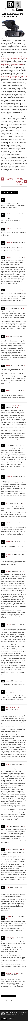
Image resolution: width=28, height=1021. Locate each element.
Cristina (8, 624)
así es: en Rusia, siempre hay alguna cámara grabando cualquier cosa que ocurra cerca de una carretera (14, 58)
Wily (7, 503)
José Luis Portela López (13, 708)
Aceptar (4, 1018)
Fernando (9, 242)
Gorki (7, 571)
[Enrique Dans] (14, 4)
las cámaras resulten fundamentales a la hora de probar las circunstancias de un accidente (14, 76)
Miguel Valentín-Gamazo (13, 973)
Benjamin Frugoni (11, 937)
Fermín (8, 257)
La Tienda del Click (11, 691)
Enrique (14, 9)
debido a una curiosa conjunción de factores (12, 64)
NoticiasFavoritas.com (12, 405)
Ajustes (10, 1018)
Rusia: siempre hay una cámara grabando (12, 14)
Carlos (8, 826)
